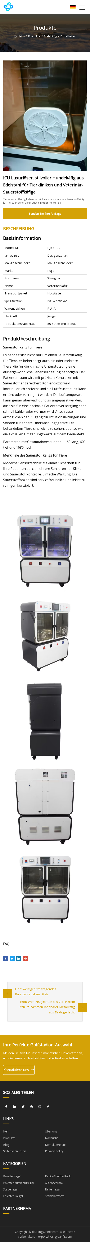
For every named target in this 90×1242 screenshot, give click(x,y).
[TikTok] (48, 1106)
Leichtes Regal (13, 1196)
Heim (21, 36)
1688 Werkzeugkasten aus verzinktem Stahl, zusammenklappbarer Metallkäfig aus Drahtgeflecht (47, 1007)
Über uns (51, 1131)
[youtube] (31, 1106)
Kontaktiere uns (16, 1069)
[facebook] (6, 1106)
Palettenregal (12, 1176)
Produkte (34, 36)
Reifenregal (52, 1189)
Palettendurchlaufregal (18, 1183)
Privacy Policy (54, 1151)
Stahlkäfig (50, 36)
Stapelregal (10, 1189)
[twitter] (23, 1106)
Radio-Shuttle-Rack (58, 1176)
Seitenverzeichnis (14, 1151)
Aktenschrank (54, 1183)
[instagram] (40, 1106)
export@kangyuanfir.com (55, 1236)
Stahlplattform (54, 1196)
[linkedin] (15, 1106)
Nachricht (51, 1138)
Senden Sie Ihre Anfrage (45, 213)
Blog (6, 1145)
